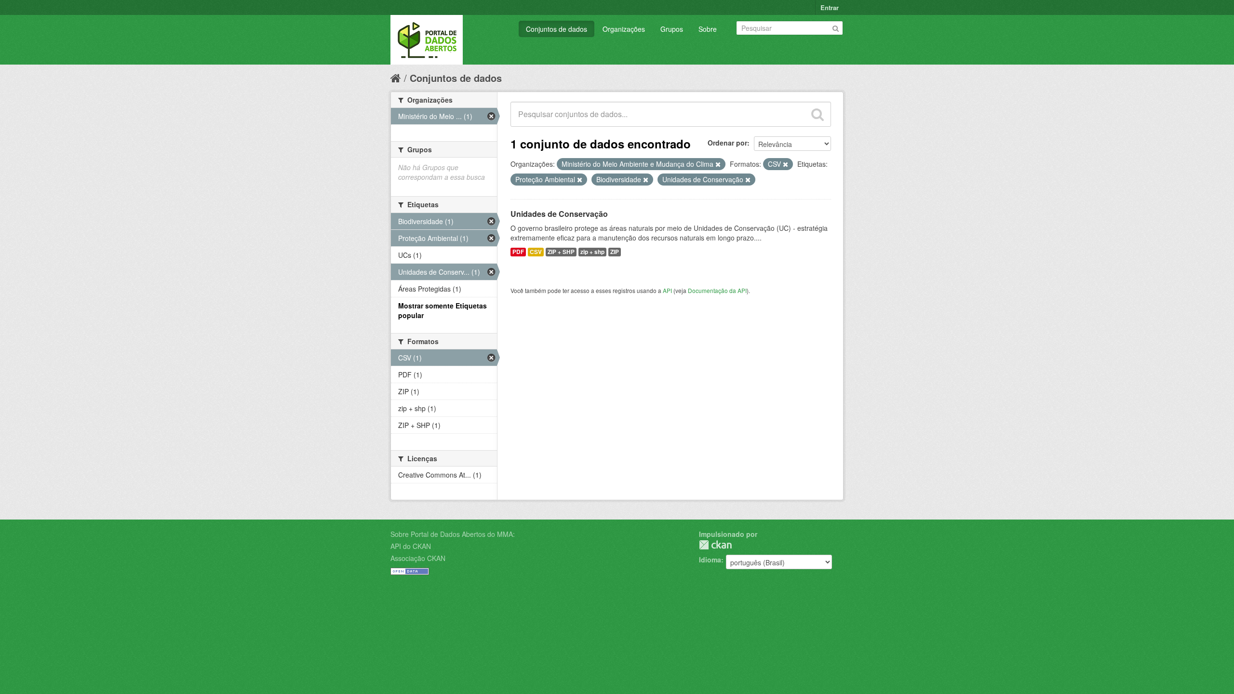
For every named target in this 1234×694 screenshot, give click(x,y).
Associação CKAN (417, 558)
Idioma (710, 559)
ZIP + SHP (561, 252)
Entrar (829, 7)
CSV (536, 252)
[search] (817, 114)
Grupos (671, 29)
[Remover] (718, 164)
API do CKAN (410, 546)
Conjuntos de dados (556, 29)
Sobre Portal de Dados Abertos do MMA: (452, 534)
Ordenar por (727, 142)
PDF (518, 252)
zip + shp (592, 252)
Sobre (707, 29)
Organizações (624, 29)
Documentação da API (717, 290)
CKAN (715, 545)
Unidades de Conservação (559, 213)
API (667, 290)
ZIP (614, 252)
